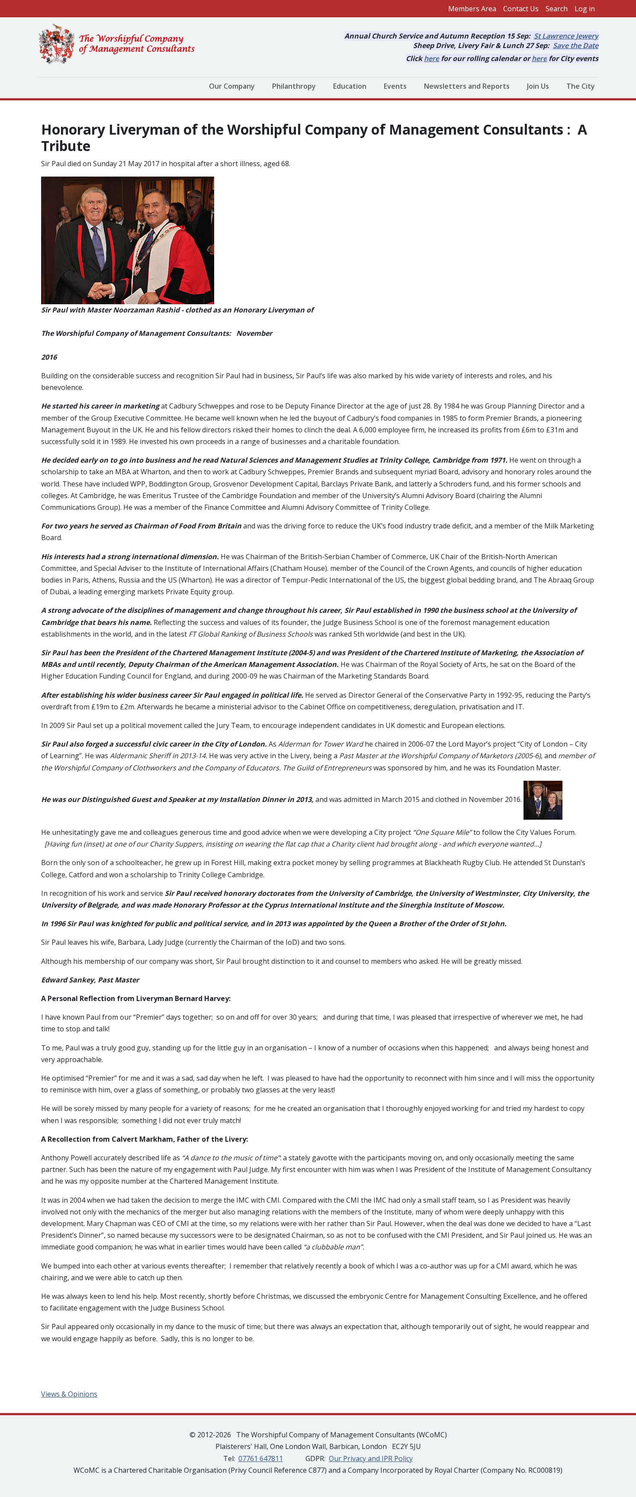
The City (580, 86)
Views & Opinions (69, 1394)
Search (557, 8)
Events (395, 86)
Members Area (472, 8)
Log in (585, 8)
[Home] (120, 44)
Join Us (538, 86)
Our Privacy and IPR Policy (371, 1458)
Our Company (232, 86)
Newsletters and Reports (467, 86)
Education (349, 86)
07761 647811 (260, 1458)
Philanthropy (294, 86)
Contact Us (521, 8)
